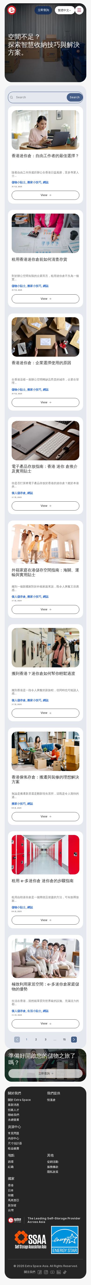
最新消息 (13, 1104)
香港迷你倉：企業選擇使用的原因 (41, 362)
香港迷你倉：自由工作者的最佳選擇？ (45, 155)
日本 (11, 1190)
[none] (65, 10)
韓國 (11, 1195)
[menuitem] (65, 10)
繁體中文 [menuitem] (63, 10)
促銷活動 (52, 1161)
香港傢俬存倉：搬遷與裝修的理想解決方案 (45, 779)
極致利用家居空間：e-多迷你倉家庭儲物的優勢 (45, 986)
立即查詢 (43, 10)
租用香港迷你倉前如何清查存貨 (39, 259)
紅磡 (11, 1167)
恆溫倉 (51, 1100)
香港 (11, 1185)
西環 (11, 1161)
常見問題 (13, 1133)
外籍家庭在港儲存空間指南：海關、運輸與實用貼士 (45, 572)
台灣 (11, 1210)
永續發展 (13, 1119)
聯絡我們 (13, 1114)
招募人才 (13, 1110)
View (44, 195)
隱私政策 (52, 1171)
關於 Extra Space (19, 1100)
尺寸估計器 (15, 1143)
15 (64, 1039)
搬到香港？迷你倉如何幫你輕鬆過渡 (43, 673)
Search (75, 97)
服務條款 (52, 1167)
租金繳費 (13, 1148)
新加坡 (12, 1205)
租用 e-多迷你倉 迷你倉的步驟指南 (43, 880)
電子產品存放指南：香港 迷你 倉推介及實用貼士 (44, 468)
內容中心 (13, 1138)
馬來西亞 (13, 1200)
